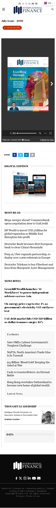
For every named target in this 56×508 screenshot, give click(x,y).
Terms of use (33, 496)
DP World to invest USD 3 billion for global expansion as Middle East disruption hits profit (25, 233)
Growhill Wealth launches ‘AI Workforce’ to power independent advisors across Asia (26, 292)
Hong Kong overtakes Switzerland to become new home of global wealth (29, 383)
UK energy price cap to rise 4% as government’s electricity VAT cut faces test (29, 307)
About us (6, 488)
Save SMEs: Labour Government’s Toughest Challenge (27, 343)
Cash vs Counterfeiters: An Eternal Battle (28, 373)
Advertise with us (36, 488)
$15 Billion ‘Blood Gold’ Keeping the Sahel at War (28, 363)
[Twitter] (20, 478)
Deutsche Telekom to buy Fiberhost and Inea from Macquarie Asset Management (29, 266)
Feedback (42, 491)
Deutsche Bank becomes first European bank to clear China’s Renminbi (28, 245)
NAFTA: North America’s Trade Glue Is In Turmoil (29, 353)
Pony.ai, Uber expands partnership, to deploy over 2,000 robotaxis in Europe (27, 255)
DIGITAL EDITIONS (13, 28)
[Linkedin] (29, 478)
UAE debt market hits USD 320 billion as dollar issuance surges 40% (28, 320)
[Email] (39, 478)
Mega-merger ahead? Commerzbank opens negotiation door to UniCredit (27, 221)
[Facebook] (16, 478)
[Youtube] (34, 478)
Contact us (18, 488)
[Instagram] (24, 478)
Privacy (20, 496)
